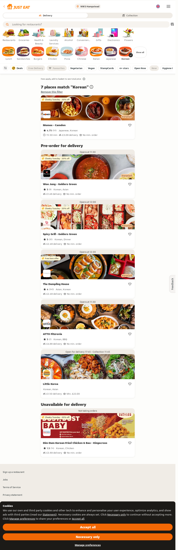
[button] (16, 6)
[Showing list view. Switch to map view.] (172, 24)
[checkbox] (8, 54)
